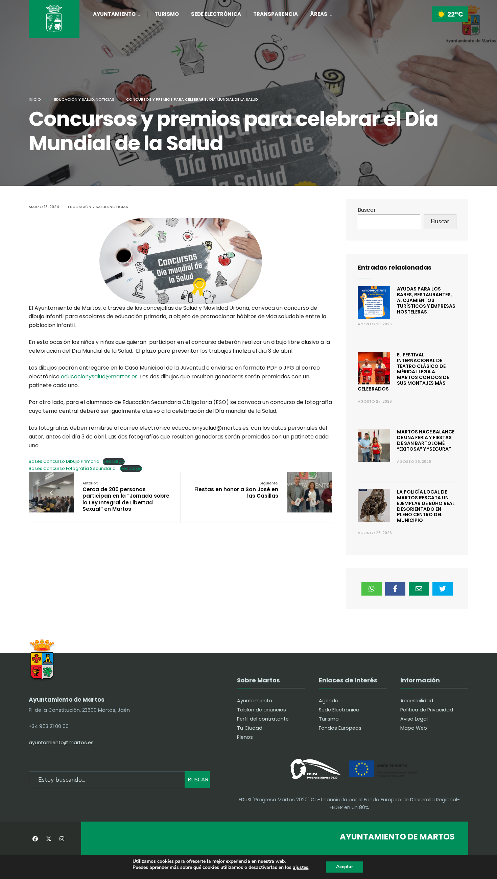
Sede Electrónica (216, 14)
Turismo (167, 14)
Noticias (105, 99)
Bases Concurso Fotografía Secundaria (73, 468)
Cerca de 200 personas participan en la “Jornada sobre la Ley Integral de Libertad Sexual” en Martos (125, 496)
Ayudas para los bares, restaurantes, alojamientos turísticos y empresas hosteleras (426, 300)
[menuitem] (120, 12)
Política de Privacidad (426, 709)
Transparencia (275, 14)
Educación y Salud (74, 99)
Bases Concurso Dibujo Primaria (64, 461)
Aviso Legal (414, 718)
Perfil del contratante (263, 718)
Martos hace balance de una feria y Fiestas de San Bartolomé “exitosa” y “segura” (425, 440)
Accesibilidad (416, 700)
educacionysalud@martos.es (99, 376)
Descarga (114, 461)
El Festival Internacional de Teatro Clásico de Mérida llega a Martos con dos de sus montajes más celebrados (403, 371)
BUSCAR (198, 779)
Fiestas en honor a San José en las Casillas (236, 489)
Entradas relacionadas (394, 267)
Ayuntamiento (114, 14)
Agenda (328, 700)
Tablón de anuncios (261, 709)
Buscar (367, 210)
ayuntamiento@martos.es (61, 742)
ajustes (300, 868)
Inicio (35, 99)
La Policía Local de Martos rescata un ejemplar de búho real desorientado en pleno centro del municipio (426, 506)
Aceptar (344, 866)
